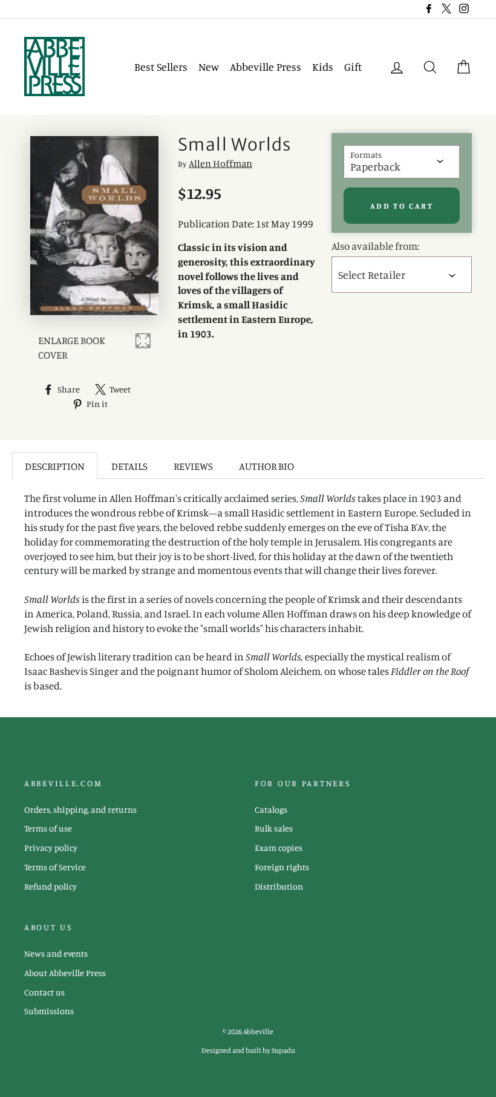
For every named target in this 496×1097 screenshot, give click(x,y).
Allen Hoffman (220, 163)
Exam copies (278, 847)
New (208, 66)
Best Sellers (161, 66)
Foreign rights (282, 867)
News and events (56, 953)
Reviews (193, 466)
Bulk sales (274, 828)
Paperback (375, 166)
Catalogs (271, 809)
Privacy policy (50, 847)
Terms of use (48, 828)
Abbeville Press (265, 66)
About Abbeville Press (65, 973)
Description (55, 466)
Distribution (279, 886)
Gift (353, 66)
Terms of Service (55, 867)
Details (129, 466)
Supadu (283, 1050)
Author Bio (266, 466)
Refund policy (50, 886)
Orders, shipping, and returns (80, 809)
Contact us (44, 992)
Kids (322, 66)
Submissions (49, 1011)
